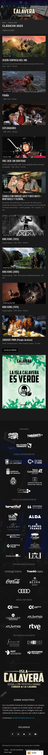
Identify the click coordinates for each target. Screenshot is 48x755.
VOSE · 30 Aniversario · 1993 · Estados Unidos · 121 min (21, 343)
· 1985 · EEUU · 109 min (9, 132)
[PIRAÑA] (24, 81)
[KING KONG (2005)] (24, 258)
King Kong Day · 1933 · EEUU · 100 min (15, 243)
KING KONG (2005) (10, 271)
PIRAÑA (5, 95)
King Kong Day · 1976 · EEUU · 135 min (15, 311)
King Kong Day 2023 (9, 235)
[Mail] (24, 734)
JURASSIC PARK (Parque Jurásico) (17, 339)
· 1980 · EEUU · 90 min (9, 99)
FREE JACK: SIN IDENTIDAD (14, 161)
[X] (29, 734)
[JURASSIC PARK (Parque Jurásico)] (24, 326)
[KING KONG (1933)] (24, 225)
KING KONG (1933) (10, 239)
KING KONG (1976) (10, 307)
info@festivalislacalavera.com (23, 718)
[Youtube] (35, 734)
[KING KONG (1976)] (24, 293)
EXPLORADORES (9, 128)
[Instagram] (18, 734)
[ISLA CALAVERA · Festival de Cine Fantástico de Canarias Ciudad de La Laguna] (29, 12)
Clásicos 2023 (7, 56)
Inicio (4, 23)
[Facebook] (12, 734)
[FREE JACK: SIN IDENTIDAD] (24, 147)
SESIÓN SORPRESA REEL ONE (14, 60)
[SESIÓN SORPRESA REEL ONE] (24, 46)
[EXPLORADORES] (24, 114)
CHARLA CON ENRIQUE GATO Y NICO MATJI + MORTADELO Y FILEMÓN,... (21, 197)
